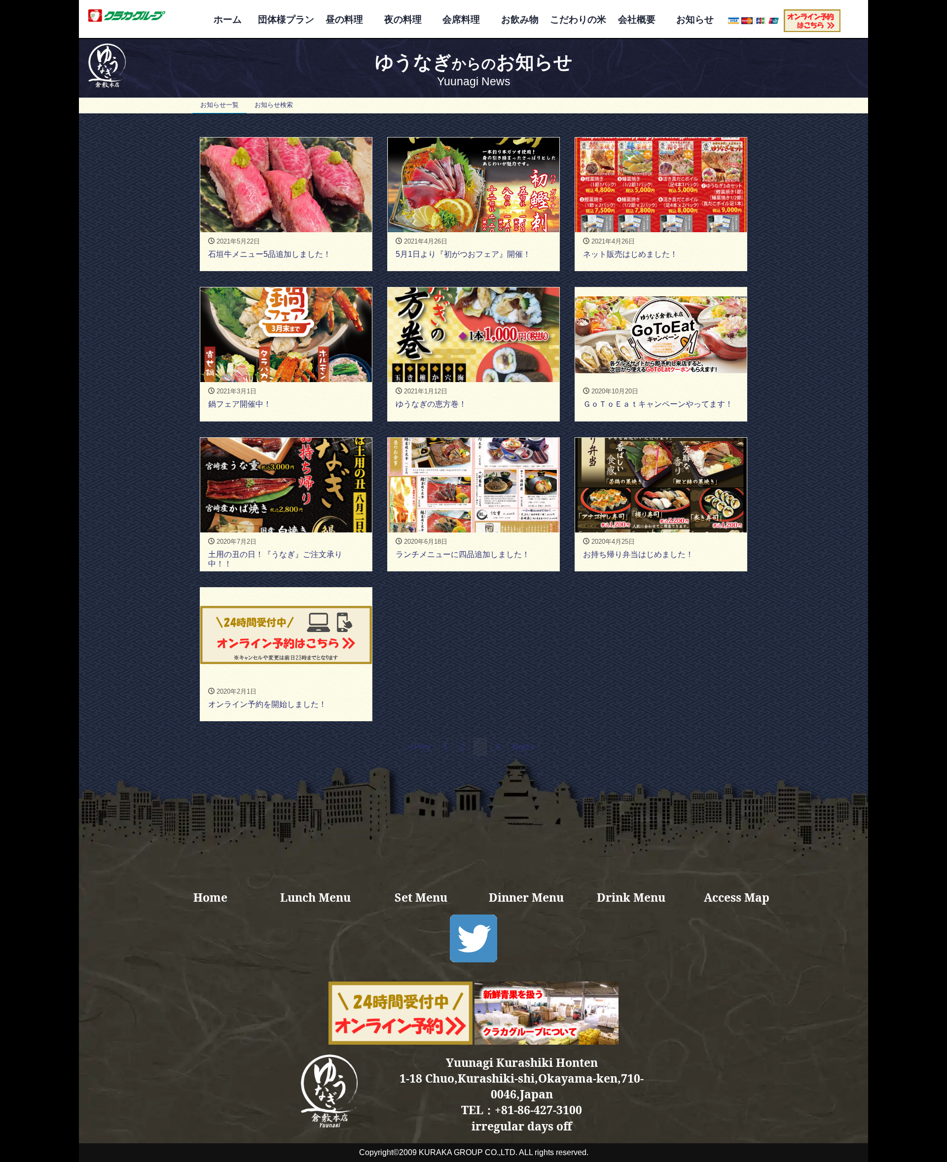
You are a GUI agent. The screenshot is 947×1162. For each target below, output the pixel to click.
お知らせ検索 (274, 104)
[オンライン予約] (812, 20)
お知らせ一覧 (219, 104)
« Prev (419, 746)
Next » (523, 746)
